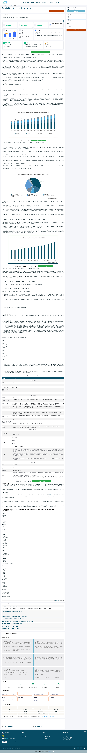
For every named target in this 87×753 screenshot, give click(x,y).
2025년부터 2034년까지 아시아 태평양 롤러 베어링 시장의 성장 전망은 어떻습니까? (17, 621)
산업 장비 (8, 5)
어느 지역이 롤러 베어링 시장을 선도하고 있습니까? (12, 623)
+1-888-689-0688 (69, 737)
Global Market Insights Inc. (6, 748)
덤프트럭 (57, 499)
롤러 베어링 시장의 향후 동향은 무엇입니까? (10, 626)
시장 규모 (68, 16)
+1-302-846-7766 (68, 738)
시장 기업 (68, 22)
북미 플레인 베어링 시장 (39, 726)
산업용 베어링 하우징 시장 (8, 726)
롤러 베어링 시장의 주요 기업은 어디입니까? (10, 628)
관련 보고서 (69, 28)
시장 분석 (68, 19)
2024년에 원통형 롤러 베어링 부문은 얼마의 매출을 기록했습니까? (14, 616)
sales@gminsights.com (69, 740)
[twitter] (78, 748)
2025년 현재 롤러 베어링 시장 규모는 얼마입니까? (11, 614)
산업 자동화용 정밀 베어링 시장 (9, 725)
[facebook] (81, 748)
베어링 (12, 5)
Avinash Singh (57, 600)
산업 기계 (4, 5)
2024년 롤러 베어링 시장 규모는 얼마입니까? (10, 606)
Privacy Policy (50, 751)
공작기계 (50, 494)
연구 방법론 (69, 26)
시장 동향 (68, 17)
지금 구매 (77, 11)
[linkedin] (75, 748)
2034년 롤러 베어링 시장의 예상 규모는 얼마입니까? (12, 611)
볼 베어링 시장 (37, 725)
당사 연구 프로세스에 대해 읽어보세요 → (46, 716)
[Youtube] (84, 748)
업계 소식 (68, 23)
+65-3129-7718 (68, 739)
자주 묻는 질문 (69, 25)
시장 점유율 (69, 20)
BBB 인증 (20, 686)
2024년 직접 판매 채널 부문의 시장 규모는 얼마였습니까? (13, 618)
